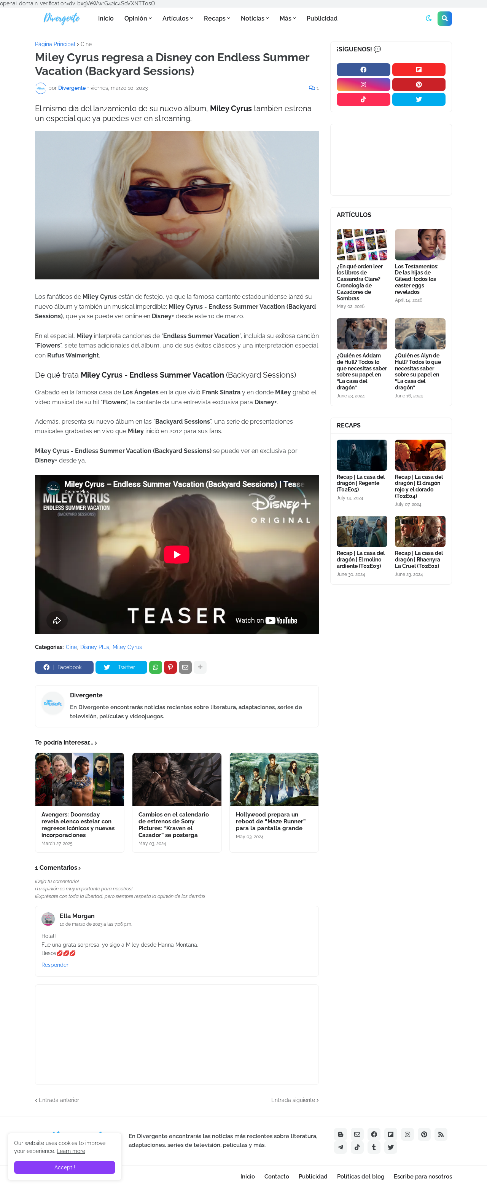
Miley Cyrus (127, 647)
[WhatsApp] (155, 667)
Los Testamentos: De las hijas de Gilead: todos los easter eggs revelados (416, 279)
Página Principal (55, 44)
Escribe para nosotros (423, 1176)
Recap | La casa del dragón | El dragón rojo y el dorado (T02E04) (419, 486)
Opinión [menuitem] (135, 18)
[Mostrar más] (200, 667)
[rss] (440, 1134)
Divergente (86, 695)
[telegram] (340, 1147)
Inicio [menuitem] (106, 18)
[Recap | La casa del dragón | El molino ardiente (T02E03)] (362, 531)
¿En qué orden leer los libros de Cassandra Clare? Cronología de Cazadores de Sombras (360, 282)
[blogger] (340, 1134)
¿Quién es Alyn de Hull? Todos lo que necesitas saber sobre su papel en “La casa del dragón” (418, 371)
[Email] (185, 667)
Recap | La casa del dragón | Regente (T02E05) (361, 483)
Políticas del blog (360, 1176)
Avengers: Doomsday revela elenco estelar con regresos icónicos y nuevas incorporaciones (78, 825)
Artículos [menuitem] (175, 18)
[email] (357, 1134)
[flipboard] (419, 69)
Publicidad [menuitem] (322, 18)
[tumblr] (374, 1147)
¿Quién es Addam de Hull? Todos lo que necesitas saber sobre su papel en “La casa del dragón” (362, 371)
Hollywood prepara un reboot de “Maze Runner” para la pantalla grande (271, 821)
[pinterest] (419, 84)
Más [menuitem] (285, 18)
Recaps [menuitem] (215, 18)
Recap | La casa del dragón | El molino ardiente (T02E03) (361, 559)
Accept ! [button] (64, 1167)
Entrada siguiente (293, 1100)
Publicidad (313, 1176)
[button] (429, 18)
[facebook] (363, 69)
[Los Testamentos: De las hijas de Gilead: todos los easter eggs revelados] (420, 244)
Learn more (71, 1151)
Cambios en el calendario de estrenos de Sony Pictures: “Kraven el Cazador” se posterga (173, 825)
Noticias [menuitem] (252, 18)
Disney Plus (94, 647)
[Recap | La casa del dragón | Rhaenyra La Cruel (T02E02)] (420, 531)
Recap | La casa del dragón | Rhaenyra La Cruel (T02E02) (419, 559)
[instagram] (363, 84)
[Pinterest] (170, 667)
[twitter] (419, 99)
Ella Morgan (77, 916)
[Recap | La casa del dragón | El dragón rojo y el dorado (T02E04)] (420, 455)
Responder (54, 965)
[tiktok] (363, 99)
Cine (86, 44)
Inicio (247, 1176)
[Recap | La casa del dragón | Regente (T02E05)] (362, 455)
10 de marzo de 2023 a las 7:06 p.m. (96, 924)
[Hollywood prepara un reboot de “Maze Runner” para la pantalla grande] (274, 779)
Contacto (276, 1176)
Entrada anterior (59, 1100)
